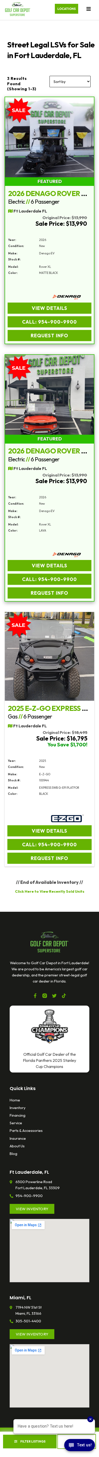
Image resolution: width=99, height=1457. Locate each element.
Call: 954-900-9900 (49, 322)
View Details (49, 308)
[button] (66, 9)
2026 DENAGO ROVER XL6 (51, 193)
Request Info (49, 335)
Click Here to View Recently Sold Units (49, 891)
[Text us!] (79, 1446)
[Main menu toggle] (88, 9)
